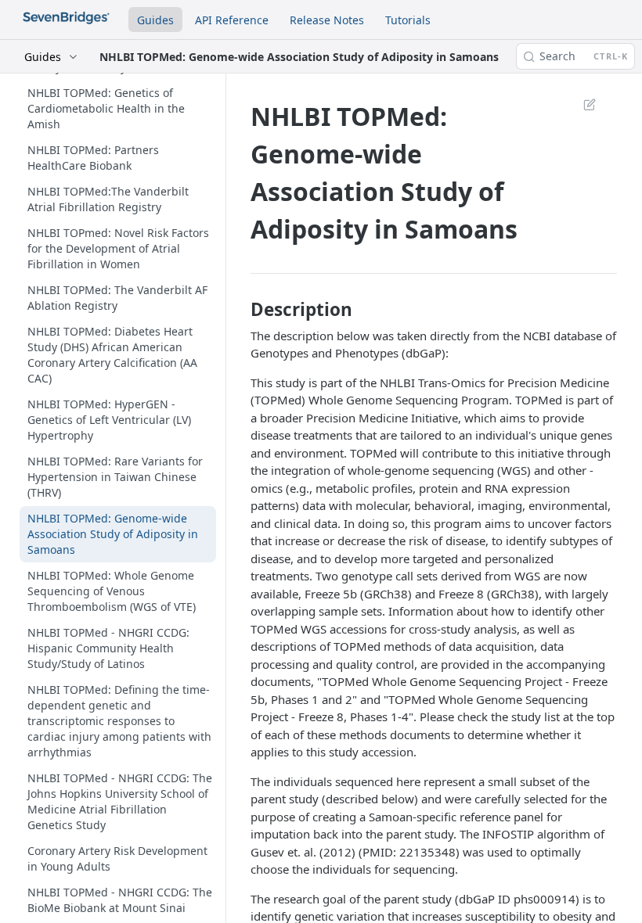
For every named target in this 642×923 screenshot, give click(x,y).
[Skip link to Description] (241, 310)
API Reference (232, 20)
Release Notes (327, 20)
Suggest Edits (581, 104)
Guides (155, 20)
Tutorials (408, 20)
